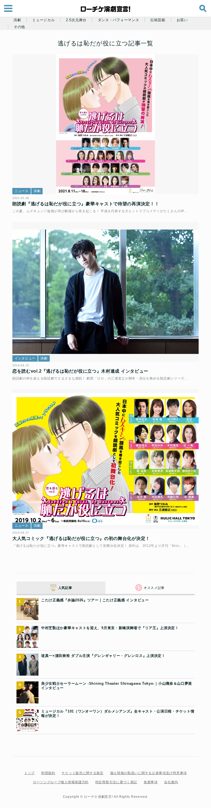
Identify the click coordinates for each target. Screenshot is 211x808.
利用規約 (48, 773)
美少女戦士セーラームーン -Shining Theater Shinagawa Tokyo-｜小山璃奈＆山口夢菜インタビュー (116, 685)
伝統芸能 (157, 20)
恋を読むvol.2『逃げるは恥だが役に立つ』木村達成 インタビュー (80, 371)
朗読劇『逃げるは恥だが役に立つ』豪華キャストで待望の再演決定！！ (85, 203)
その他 (19, 27)
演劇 (17, 20)
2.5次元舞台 (76, 20)
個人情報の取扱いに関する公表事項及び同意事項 (148, 773)
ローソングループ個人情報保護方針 (61, 782)
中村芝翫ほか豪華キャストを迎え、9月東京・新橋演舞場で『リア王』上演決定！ (110, 628)
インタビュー (25, 358)
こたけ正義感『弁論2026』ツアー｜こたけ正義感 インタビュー (95, 600)
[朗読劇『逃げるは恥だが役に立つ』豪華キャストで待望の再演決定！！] (105, 124)
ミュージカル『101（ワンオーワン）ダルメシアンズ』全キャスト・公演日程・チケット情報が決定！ (117, 713)
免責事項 (151, 782)
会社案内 (171, 782)
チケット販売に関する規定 (82, 773)
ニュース (22, 191)
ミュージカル (43, 20)
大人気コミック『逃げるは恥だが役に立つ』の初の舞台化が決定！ (81, 538)
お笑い (182, 20)
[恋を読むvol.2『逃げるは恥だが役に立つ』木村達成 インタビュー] (105, 292)
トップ (29, 773)
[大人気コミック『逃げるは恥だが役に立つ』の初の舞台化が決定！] (105, 459)
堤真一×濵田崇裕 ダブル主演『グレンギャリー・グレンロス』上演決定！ (103, 656)
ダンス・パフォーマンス (118, 20)
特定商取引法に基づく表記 (116, 782)
